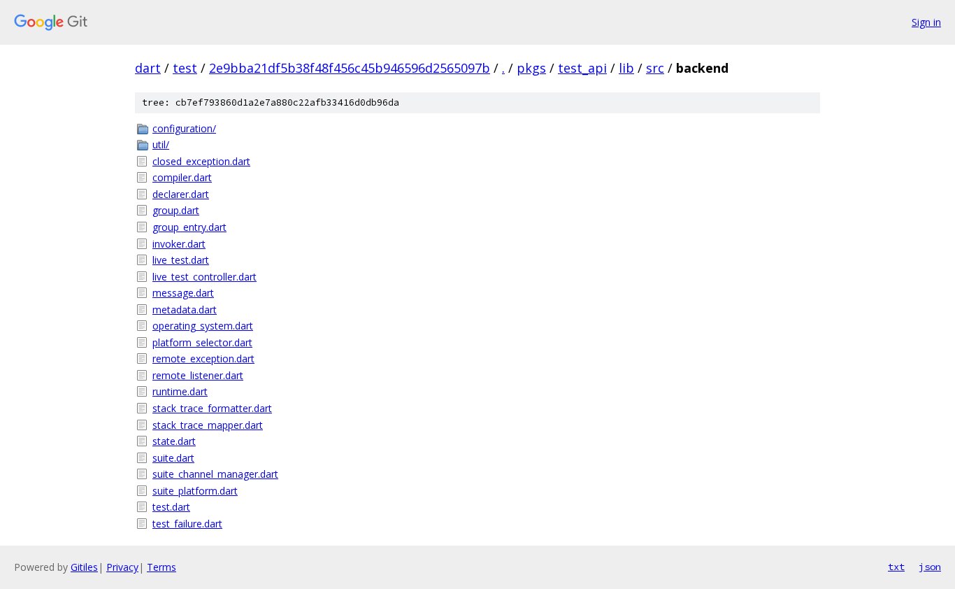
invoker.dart (179, 243)
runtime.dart (180, 391)
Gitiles (84, 567)
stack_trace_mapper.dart (207, 425)
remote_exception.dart (203, 358)
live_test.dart (180, 260)
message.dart (183, 292)
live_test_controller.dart (204, 276)
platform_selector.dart (202, 342)
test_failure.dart (187, 523)
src (655, 67)
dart (148, 67)
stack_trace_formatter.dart (212, 408)
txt (896, 566)
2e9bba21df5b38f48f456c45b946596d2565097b (349, 67)
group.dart (175, 210)
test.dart (171, 506)
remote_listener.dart (197, 375)
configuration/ (184, 128)
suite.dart (173, 457)
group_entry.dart (189, 227)
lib (626, 67)
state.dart (174, 441)
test (185, 67)
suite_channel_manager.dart (215, 474)
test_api (582, 67)
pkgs (531, 67)
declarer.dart (180, 194)
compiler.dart (182, 177)
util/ (160, 144)
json (930, 566)
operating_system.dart (202, 325)
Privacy (122, 567)
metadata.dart (184, 309)
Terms (161, 567)
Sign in (926, 22)
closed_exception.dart (201, 161)
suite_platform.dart (195, 490)
